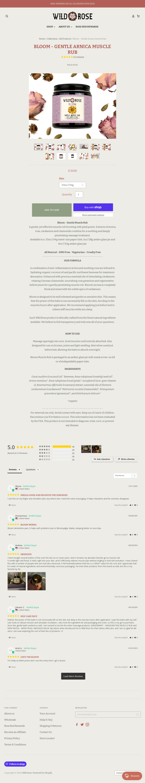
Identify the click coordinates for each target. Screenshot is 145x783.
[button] (131, 505)
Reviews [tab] (13, 469)
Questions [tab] (30, 469)
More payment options (93, 215)
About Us (64, 26)
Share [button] (13, 505)
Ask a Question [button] (103, 459)
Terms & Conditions (15, 744)
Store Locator (47, 738)
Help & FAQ (46, 719)
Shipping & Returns (50, 725)
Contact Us (46, 732)
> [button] (73, 676)
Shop (50, 26)
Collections (52, 39)
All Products (65, 39)
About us (9, 713)
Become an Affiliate (15, 732)
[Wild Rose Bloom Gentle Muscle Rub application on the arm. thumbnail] (84, 146)
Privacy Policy (12, 738)
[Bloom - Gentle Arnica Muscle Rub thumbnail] (61, 147)
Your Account (47, 713)
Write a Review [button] (128, 459)
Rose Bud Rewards (87, 26)
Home (42, 39)
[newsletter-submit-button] (137, 715)
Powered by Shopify (42, 773)
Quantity (67, 194)
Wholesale (10, 719)
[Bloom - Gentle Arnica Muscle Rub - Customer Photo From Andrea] (86, 449)
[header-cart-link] (137, 16)
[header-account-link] (132, 16)
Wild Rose (72, 65)
